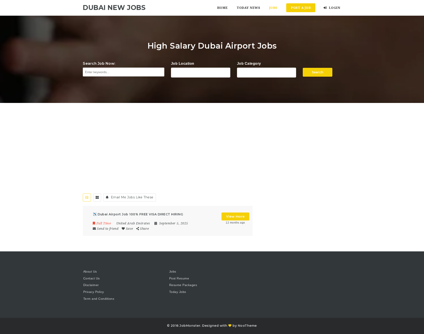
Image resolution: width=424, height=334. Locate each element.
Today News (248, 7)
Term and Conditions (98, 298)
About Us (90, 271)
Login (334, 7)
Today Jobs (177, 292)
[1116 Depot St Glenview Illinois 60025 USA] (200, 72)
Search (317, 72)
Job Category (249, 63)
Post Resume (179, 278)
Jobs (273, 7)
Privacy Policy (93, 292)
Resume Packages (183, 285)
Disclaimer (91, 285)
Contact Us (91, 278)
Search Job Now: (99, 63)
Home (222, 7)
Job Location (182, 63)
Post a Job (301, 7)
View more (235, 216)
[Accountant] (266, 72)
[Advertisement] (212, 136)
